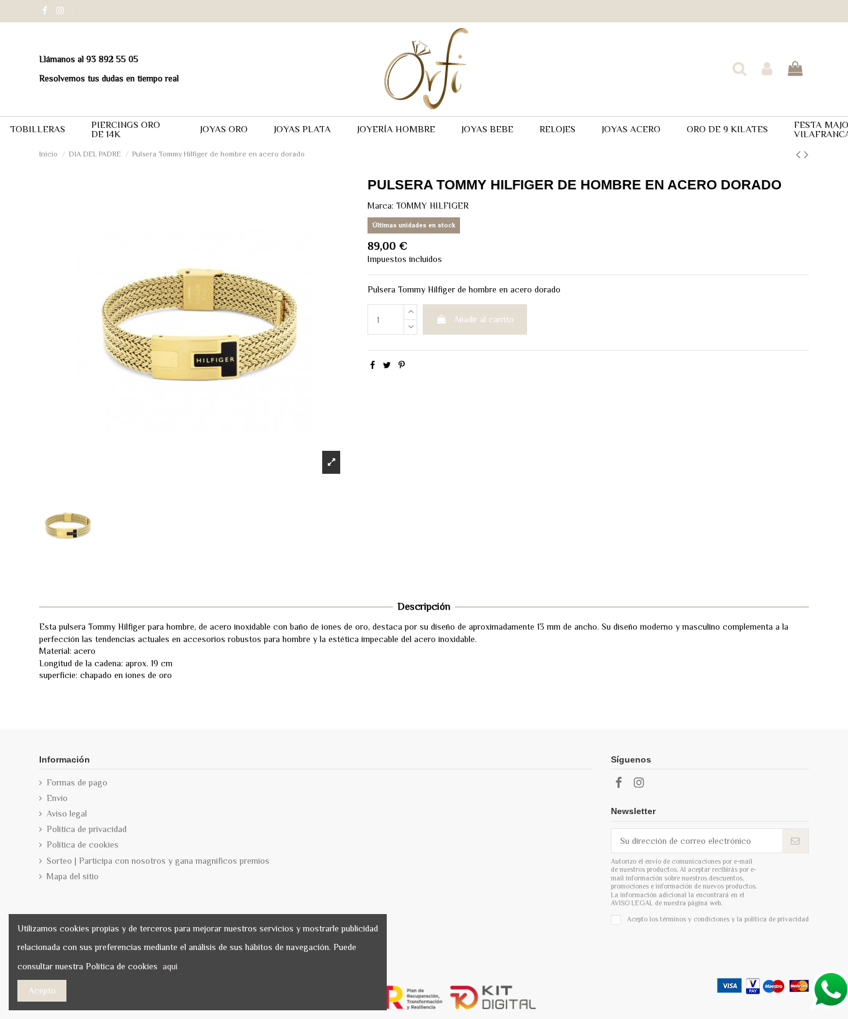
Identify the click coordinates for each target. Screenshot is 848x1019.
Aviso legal (67, 813)
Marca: (381, 206)
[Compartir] (372, 365)
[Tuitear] (387, 365)
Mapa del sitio (73, 876)
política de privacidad (776, 918)
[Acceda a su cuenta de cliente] (767, 69)
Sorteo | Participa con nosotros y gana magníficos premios (158, 861)
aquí (170, 966)
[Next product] (806, 154)
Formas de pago (77, 782)
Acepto (42, 990)
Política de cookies (83, 844)
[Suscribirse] (795, 841)
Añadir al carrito (484, 319)
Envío (57, 798)
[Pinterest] (402, 365)
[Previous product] (800, 154)
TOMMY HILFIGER (432, 206)
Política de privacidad (87, 829)
